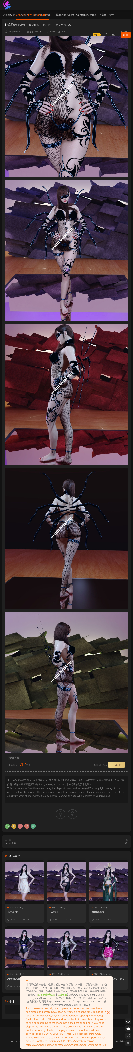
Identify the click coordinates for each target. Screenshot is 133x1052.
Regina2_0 (10, 843)
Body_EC (54, 912)
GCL (126, 843)
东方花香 (12, 912)
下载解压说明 (107, 14)
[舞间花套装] (108, 882)
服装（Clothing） (17, 907)
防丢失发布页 (64, 24)
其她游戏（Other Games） (71, 14)
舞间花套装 (98, 912)
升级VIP (116, 764)
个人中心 (47, 24)
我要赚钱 (34, 24)
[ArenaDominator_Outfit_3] (24, 948)
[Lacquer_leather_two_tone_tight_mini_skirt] (108, 948)
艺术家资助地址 (16, 24)
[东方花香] (24, 882)
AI (92, 14)
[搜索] (106, 34)
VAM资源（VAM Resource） (33, 14)
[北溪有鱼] (7, 5)
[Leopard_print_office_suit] (66, 948)
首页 (9, 14)
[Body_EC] (66, 882)
